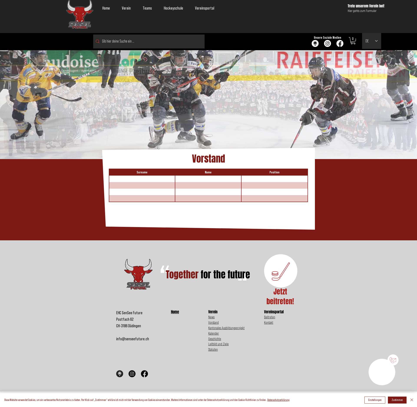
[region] (382, 370)
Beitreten (269, 317)
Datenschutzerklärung (278, 400)
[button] (126, 8)
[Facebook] (339, 43)
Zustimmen (397, 400)
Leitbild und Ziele (218, 344)
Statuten (213, 349)
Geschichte (214, 339)
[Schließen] (411, 400)
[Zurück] (9, 104)
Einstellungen (375, 400)
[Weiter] (407, 104)
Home (175, 312)
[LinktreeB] (119, 373)
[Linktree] (315, 43)
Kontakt (268, 322)
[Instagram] (327, 43)
